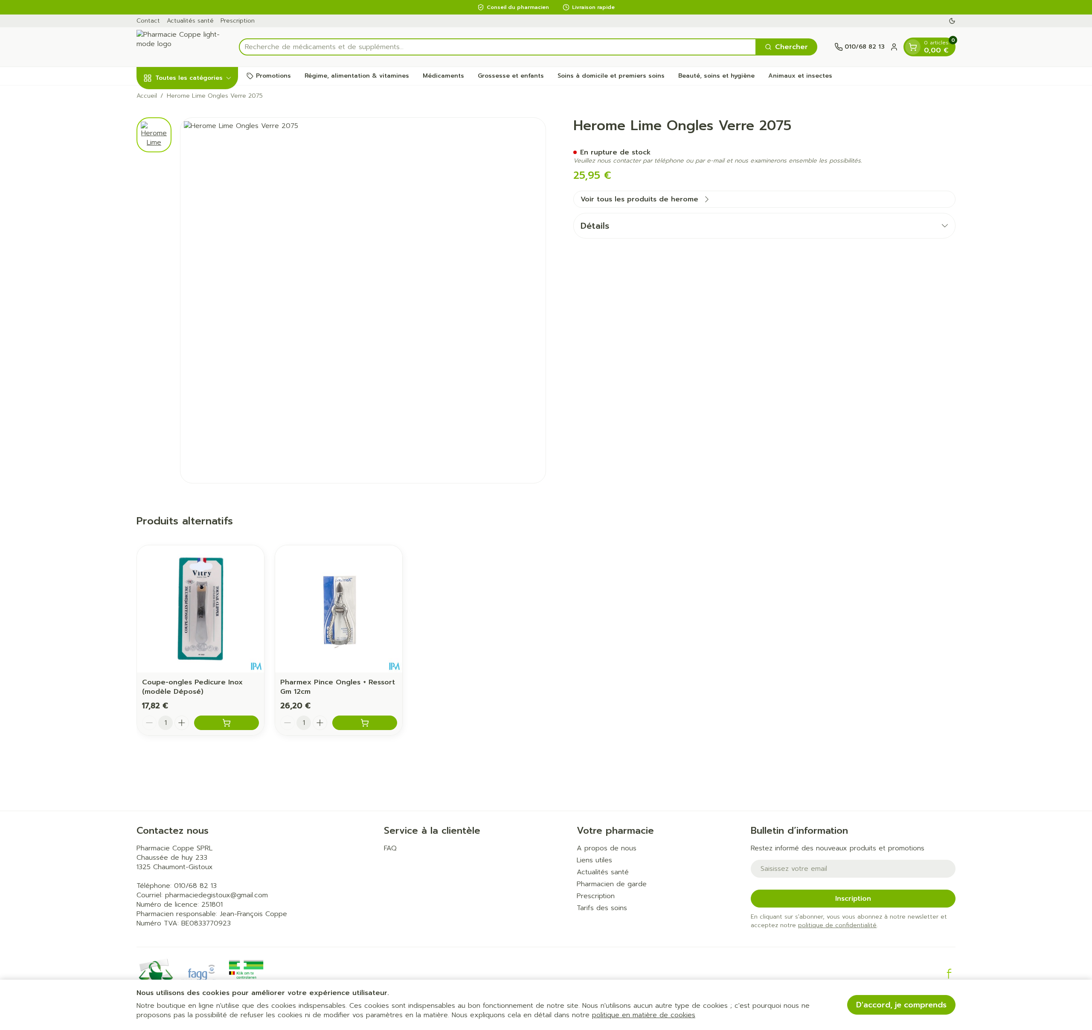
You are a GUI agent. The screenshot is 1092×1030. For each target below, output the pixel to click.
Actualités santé (190, 20)
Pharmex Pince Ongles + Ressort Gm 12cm (337, 687)
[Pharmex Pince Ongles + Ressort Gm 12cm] (338, 608)
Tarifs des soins (602, 908)
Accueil (146, 96)
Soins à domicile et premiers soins (611, 75)
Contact (148, 20)
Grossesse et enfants (511, 75)
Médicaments (443, 75)
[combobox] (497, 46)
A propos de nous (606, 848)
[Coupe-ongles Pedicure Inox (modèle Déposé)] (200, 608)
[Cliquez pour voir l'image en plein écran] (363, 300)
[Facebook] (949, 973)
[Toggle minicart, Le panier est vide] (913, 47)
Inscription (853, 898)
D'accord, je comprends (901, 1005)
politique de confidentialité (837, 925)
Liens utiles (594, 860)
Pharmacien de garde (612, 884)
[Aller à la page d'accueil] (179, 47)
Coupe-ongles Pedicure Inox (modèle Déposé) (192, 687)
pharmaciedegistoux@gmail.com (216, 895)
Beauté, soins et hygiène (716, 75)
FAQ (390, 848)
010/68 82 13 (195, 886)
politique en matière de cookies (643, 1015)
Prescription (238, 20)
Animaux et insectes (800, 75)
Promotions (273, 75)
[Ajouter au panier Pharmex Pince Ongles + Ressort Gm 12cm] (364, 723)
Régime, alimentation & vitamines (357, 75)
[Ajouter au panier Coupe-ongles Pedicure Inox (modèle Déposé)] (226, 723)
